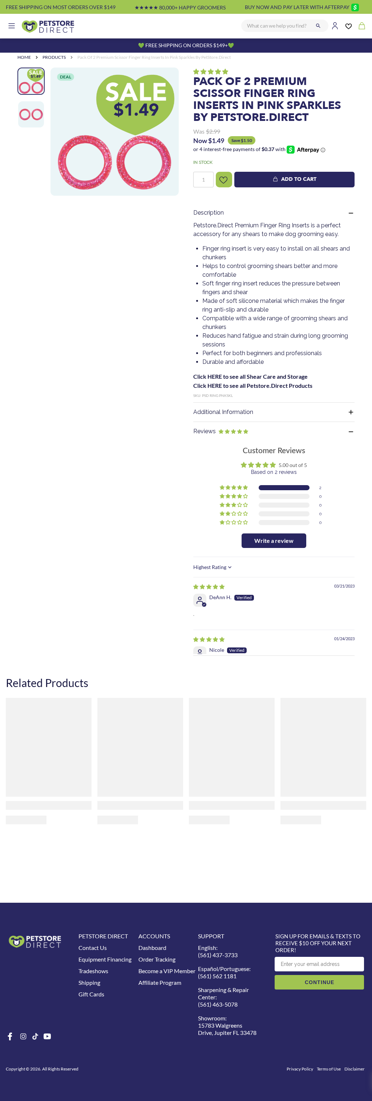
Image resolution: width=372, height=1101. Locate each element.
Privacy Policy (300, 1069)
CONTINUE (319, 982)
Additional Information (223, 412)
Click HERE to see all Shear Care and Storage (250, 376)
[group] (114, 132)
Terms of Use (329, 1069)
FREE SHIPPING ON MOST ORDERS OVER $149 (61, 7)
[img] (209, 587)
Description (208, 212)
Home (24, 57)
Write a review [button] (274, 540)
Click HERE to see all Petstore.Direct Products (252, 385)
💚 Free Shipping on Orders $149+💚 (186, 45)
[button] (210, 71)
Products (54, 57)
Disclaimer (354, 1069)
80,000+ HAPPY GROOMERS (180, 7)
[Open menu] (11, 26)
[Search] (318, 26)
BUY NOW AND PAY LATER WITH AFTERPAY (297, 7)
